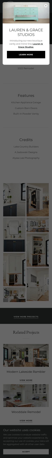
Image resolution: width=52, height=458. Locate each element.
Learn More (26, 54)
